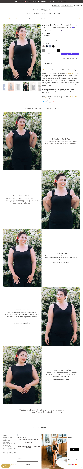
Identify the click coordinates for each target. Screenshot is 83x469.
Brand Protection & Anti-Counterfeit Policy (14, 448)
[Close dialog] (17, 435)
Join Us (36, 13)
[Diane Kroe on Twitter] (14, 453)
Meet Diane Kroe (7, 437)
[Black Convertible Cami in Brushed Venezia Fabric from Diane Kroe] (22, 52)
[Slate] (50, 46)
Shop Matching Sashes (61, 263)
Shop (28, 13)
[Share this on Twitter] (43, 101)
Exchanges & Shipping (9, 443)
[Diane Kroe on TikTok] (12, 453)
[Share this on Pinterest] (50, 101)
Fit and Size (6, 442)
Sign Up (74, 449)
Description (46, 70)
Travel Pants (45, 98)
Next (78, 19)
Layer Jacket (57, 98)
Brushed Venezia (71, 73)
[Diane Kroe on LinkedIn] (9, 453)
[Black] (53, 46)
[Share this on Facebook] (47, 101)
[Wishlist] (79, 5)
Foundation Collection (15, 19)
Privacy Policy (7, 445)
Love (50, 13)
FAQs (4, 439)
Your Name (19, 452)
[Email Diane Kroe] (4, 453)
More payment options (70, 58)
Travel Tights (73, 96)
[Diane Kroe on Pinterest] (11, 453)
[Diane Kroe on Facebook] (5, 453)
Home (5, 19)
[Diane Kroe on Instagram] (7, 453)
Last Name (64, 440)
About (43, 13)
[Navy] (46, 46)
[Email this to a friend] (53, 101)
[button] (61, 30)
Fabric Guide (6, 440)
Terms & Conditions (8, 446)
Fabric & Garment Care (59, 70)
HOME (23, 13)
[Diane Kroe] (41, 9)
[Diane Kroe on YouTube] (16, 453)
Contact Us (6, 450)
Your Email (19, 458)
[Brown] (43, 46)
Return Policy (72, 70)
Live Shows (57, 13)
